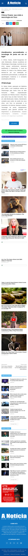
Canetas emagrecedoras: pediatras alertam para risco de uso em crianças (17, 411)
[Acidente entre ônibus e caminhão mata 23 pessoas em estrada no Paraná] (5, 450)
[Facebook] (7, 23)
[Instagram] (10, 543)
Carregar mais (13, 424)
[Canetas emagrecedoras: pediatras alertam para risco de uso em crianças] (5, 411)
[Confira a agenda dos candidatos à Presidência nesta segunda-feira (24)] (5, 443)
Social (10, 9)
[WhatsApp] (17, 23)
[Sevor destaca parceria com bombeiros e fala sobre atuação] (5, 160)
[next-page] (5, 166)
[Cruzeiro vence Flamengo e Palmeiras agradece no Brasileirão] (5, 388)
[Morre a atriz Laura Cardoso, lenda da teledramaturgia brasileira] (5, 465)
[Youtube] (21, 543)
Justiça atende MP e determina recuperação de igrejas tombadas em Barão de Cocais (18, 418)
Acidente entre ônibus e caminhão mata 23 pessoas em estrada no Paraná (18, 450)
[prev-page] (2, 166)
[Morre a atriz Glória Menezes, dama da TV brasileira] (5, 458)
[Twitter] (10, 23)
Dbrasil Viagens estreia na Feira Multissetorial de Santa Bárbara (21, 368)
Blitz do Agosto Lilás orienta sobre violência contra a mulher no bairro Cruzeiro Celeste (18, 395)
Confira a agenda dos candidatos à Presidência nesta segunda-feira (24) (18, 442)
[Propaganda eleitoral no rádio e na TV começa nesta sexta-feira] (5, 381)
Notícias (6, 9)
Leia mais (14, 123)
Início (2, 9)
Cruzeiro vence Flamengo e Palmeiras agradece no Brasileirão (16, 388)
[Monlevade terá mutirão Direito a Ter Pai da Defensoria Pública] (5, 153)
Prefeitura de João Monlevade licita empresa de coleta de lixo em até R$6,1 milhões (18, 403)
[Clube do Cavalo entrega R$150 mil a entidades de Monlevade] (5, 146)
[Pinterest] (14, 23)
